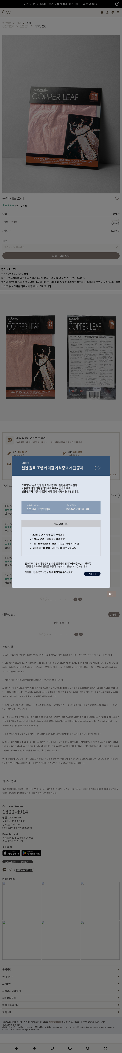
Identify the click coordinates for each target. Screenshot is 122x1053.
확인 (111, 594)
